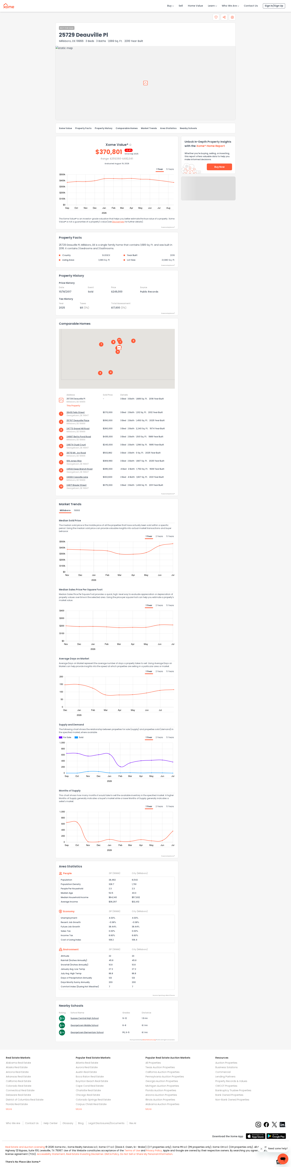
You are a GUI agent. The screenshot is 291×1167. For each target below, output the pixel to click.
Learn (211, 5)
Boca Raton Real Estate (90, 1076)
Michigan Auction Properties (162, 1086)
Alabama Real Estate (18, 1062)
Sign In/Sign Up (274, 5)
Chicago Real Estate (88, 1095)
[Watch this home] (216, 17)
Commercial (223, 1072)
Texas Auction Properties (160, 1067)
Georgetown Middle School (84, 1025)
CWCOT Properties (226, 1086)
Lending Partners (225, 1076)
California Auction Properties (163, 1072)
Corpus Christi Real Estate (91, 1104)
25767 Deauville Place (78, 420)
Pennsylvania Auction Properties (165, 1076)
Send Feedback (208, 191)
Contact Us (251, 5)
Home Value (195, 5)
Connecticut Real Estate (20, 1090)
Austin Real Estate (86, 1072)
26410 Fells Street (76, 412)
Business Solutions (226, 1067)
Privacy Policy (154, 1150)
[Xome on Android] (276, 1136)
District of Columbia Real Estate (24, 1099)
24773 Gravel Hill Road (78, 428)
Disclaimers (118, 221)
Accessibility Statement (51, 1154)
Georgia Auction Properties (162, 1081)
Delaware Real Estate (18, 1095)
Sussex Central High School (85, 1018)
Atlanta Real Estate (87, 1062)
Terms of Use (132, 1150)
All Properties (153, 1062)
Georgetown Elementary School (87, 1032)
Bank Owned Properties (229, 1095)
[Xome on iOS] (256, 1136)
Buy (169, 5)
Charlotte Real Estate (88, 1090)
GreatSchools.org (149, 1040)
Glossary (67, 1123)
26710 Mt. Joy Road (76, 452)
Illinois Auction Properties (160, 1099)
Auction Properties (226, 1062)
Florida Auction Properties (161, 1090)
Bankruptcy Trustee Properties (233, 1090)
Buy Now (219, 167)
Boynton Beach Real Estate (92, 1081)
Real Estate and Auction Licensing (25, 1147)
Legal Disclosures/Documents (106, 1123)
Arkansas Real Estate (18, 1076)
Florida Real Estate (17, 1104)
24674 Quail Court (76, 444)
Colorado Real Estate (18, 1086)
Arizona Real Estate (17, 1072)
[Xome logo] (8, 5)
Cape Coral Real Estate (90, 1086)
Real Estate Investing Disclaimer (84, 1154)
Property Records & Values (231, 1081)
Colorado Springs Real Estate (93, 1099)
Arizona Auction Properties (161, 1095)
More (9, 1109)
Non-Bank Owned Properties (232, 1099)
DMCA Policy (112, 1154)
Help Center (51, 1123)
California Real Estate (18, 1081)
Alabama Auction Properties (162, 1104)
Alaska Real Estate (17, 1067)
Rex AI (133, 1123)
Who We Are (229, 5)
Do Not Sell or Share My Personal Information (146, 1154)
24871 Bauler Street (77, 485)
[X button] (275, 1124)
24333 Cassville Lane (77, 477)
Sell (181, 5)
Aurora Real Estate (87, 1067)
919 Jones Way (74, 460)
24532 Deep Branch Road (79, 468)
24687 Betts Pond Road (79, 436)
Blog (81, 1123)
